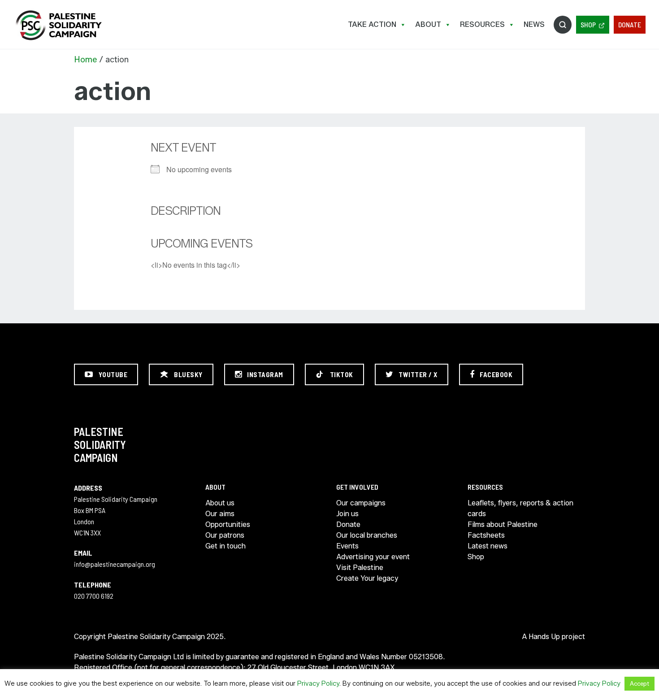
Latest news (487, 546)
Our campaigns (361, 503)
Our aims (219, 513)
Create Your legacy (367, 578)
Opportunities (227, 524)
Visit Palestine (359, 567)
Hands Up (544, 636)
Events (347, 546)
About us (219, 503)
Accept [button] (639, 683)
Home (85, 60)
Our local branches (366, 535)
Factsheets (486, 535)
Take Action (372, 24)
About (428, 24)
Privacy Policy (318, 683)
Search (563, 25)
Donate (629, 24)
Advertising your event (373, 556)
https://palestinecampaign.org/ (58, 25)
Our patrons (224, 535)
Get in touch (225, 546)
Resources (482, 24)
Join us (347, 513)
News (534, 24)
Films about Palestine (503, 524)
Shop (588, 24)
